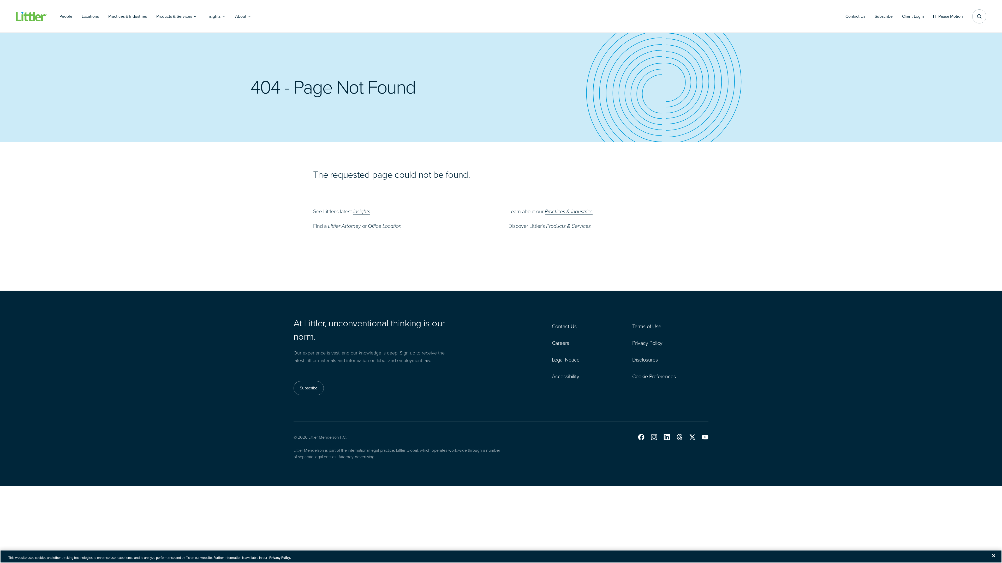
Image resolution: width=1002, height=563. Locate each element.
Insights (361, 211)
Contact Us (564, 326)
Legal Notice (566, 359)
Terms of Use (646, 326)
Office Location (385, 226)
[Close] (993, 555)
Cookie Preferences (654, 376)
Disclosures (645, 359)
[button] (641, 437)
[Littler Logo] (31, 16)
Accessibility (565, 376)
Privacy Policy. (280, 557)
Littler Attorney (344, 226)
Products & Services (568, 226)
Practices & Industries (569, 211)
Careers (560, 343)
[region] (501, 556)
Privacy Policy (647, 343)
